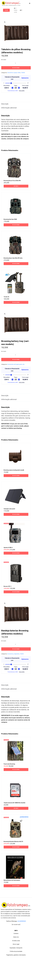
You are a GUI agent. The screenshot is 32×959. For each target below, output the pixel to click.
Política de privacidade (16, 951)
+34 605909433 (21, 921)
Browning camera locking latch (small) (14, 470)
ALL (24, 364)
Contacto (16, 933)
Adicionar (16, 67)
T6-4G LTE (6, 296)
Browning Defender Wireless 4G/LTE (13, 841)
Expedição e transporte (16, 948)
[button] (5, 22)
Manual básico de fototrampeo (12, 880)
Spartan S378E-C (8, 547)
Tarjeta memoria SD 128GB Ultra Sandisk (14, 802)
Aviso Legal (16, 944)
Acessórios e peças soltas (14, 72)
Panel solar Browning (9, 764)
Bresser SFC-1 (7, 586)
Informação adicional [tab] (9, 108)
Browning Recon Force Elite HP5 (12, 180)
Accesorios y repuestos (13, 654)
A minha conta (16, 940)
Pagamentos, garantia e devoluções (16, 955)
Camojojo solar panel (9, 508)
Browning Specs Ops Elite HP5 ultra (13, 258)
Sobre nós (16, 937)
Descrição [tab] (4, 104)
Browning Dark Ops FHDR (10, 219)
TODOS (23, 72)
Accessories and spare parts (14, 364)
